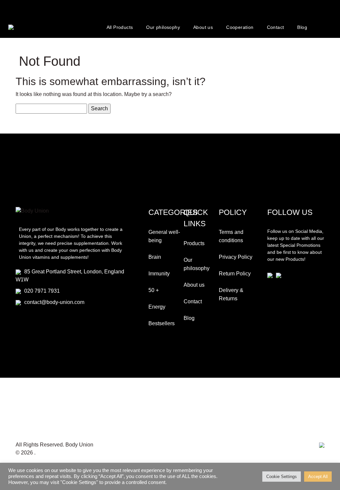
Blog (302, 27)
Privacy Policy (235, 257)
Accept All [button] (318, 476)
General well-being (164, 236)
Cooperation (239, 27)
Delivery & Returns (231, 294)
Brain (154, 257)
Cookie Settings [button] (281, 476)
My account (324, 27)
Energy (156, 307)
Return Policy (235, 273)
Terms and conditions (231, 236)
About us (203, 27)
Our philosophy (163, 27)
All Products (120, 27)
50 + (153, 290)
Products (194, 243)
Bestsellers (161, 323)
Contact (275, 27)
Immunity (159, 273)
